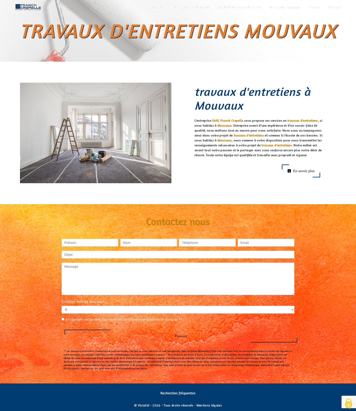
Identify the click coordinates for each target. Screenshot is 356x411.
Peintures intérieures (191, 7)
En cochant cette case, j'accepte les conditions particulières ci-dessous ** (124, 319)
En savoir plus (303, 171)
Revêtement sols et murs (239, 7)
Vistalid (143, 405)
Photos (314, 7)
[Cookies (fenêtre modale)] (349, 404)
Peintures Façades (284, 7)
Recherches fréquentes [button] (178, 393)
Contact (335, 7)
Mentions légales (209, 405)
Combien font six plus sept (83, 302)
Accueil (158, 7)
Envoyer (181, 336)
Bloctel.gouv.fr (71, 368)
